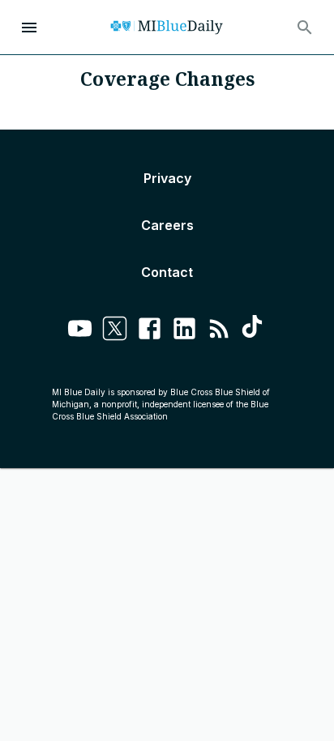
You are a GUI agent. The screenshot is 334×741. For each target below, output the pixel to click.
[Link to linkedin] (184, 330)
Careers (167, 225)
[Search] (305, 27)
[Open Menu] (29, 27)
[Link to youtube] (80, 330)
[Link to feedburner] (219, 330)
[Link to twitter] (115, 330)
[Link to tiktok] (254, 330)
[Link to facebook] (149, 330)
